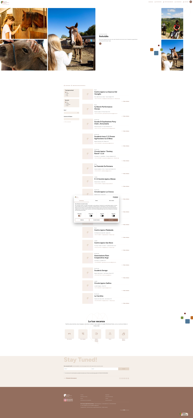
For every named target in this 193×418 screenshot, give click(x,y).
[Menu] (190, 2)
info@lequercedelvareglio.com (108, 98)
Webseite (117, 98)
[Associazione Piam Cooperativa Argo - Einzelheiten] (87, 258)
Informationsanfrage (109, 396)
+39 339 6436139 (98, 300)
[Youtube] (122, 378)
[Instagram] (124, 378)
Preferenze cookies (83, 396)
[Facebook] (120, 378)
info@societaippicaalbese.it (107, 183)
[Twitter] (126, 378)
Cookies (81, 394)
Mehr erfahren (126, 101)
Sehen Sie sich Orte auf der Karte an (78, 85)
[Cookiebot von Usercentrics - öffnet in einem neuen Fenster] (113, 197)
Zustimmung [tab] (81, 200)
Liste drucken (67, 85)
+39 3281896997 (98, 262)
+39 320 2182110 (98, 170)
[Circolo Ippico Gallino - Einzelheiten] (87, 285)
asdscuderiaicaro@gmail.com (108, 143)
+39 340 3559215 (98, 183)
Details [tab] (96, 200)
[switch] (90, 216)
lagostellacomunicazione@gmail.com (109, 262)
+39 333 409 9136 (98, 113)
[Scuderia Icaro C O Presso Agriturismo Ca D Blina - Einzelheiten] (87, 139)
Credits (106, 398)
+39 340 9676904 (98, 143)
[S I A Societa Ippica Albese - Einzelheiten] (87, 181)
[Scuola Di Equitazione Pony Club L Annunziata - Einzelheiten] (87, 124)
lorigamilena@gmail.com (106, 287)
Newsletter (107, 394)
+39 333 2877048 (98, 275)
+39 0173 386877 (98, 234)
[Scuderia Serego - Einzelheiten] (87, 272)
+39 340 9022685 (98, 158)
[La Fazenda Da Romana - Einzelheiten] (87, 168)
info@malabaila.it (105, 234)
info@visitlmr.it (96, 405)
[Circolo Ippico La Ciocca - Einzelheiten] (87, 194)
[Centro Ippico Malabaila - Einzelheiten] (87, 232)
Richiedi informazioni (71, 378)
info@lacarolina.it (106, 300)
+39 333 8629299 (98, 287)
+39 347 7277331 (98, 128)
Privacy (81, 398)
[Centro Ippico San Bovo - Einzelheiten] (87, 245)
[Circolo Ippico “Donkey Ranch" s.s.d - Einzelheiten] (87, 153)
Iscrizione (123, 368)
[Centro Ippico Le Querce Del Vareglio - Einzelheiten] (87, 94)
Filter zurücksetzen (68, 121)
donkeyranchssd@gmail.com (108, 158)
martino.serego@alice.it (106, 275)
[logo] (5, 2)
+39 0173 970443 (98, 98)
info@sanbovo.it (105, 247)
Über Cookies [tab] (111, 200)
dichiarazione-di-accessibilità (85, 400)
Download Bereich (108, 400)
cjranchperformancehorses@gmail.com (109, 113)
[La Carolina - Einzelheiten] (87, 298)
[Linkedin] (128, 378)
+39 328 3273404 (98, 247)
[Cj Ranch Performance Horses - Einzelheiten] (87, 109)
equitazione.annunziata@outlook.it (108, 128)
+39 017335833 (84, 405)
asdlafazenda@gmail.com (106, 170)
